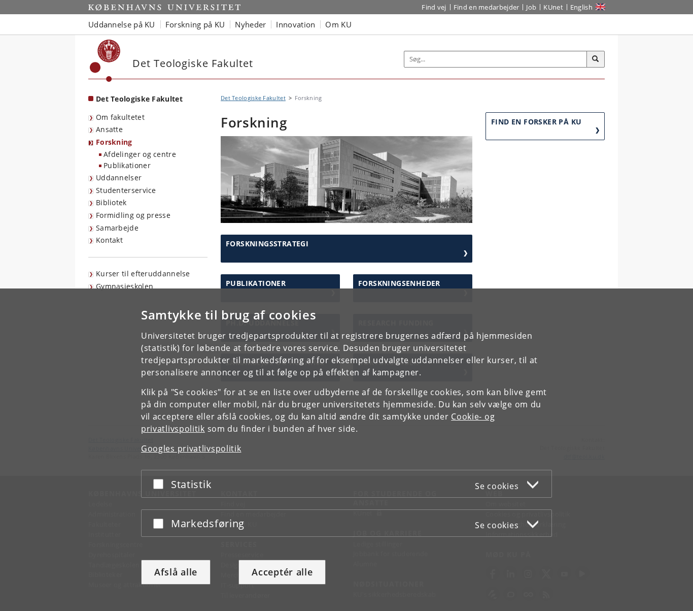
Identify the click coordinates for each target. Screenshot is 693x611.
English (581, 7)
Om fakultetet (120, 117)
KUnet (553, 7)
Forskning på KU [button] (195, 24)
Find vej (434, 7)
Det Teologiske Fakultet (139, 99)
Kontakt (109, 240)
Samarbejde (117, 228)
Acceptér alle (282, 572)
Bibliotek (111, 202)
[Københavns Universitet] (105, 61)
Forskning (114, 142)
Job (531, 7)
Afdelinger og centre (139, 154)
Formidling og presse (133, 215)
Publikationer (127, 165)
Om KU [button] (338, 24)
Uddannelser (119, 177)
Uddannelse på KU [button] (121, 24)
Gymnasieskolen (124, 286)
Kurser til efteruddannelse (143, 273)
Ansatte (109, 129)
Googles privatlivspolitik (191, 448)
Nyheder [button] (250, 24)
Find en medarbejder (486, 7)
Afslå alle (175, 572)
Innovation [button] (295, 24)
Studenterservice (126, 190)
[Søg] (595, 59)
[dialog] (346, 449)
